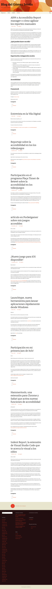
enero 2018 (3, 546)
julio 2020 (3, 535)
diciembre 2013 (4, 574)
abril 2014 (3, 568)
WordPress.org (17, 538)
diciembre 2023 (4, 522)
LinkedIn (13, 12)
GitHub (9, 12)
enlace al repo (16, 96)
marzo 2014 (4, 569)
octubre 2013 (4, 577)
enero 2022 (3, 528)
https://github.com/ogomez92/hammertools (19, 427)
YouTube (18, 12)
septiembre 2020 (4, 533)
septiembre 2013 (4, 579)
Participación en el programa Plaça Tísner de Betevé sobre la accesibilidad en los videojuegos (25, 181)
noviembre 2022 (4, 524)
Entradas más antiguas (19, 506)
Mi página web (3, 12)
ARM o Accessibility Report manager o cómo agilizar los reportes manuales (26, 20)
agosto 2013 (4, 580)
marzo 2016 (4, 552)
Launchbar (29, 320)
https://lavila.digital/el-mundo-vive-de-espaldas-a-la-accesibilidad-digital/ (24, 127)
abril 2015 (3, 557)
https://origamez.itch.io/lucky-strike (17, 375)
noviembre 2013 (4, 576)
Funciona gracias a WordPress (26, 586)
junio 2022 (3, 527)
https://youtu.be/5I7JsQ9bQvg (33, 202)
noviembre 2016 (4, 549)
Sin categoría (19, 26)
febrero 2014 (4, 571)
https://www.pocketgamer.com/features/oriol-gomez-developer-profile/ (28, 242)
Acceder (16, 533)
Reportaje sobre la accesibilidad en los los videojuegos (23, 145)
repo (16, 333)
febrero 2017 (4, 547)
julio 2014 (3, 563)
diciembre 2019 (4, 536)
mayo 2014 (3, 566)
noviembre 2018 (4, 539)
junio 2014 (3, 565)
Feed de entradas (18, 535)
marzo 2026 (4, 519)
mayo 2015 (3, 555)
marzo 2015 (4, 558)
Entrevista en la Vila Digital (26, 113)
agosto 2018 (4, 544)
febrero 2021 (4, 530)
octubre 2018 (4, 541)
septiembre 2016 (4, 550)
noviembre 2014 (4, 560)
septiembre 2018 (4, 543)
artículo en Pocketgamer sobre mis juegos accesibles (24, 220)
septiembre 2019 (4, 538)
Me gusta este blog (32, 524)
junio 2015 (3, 554)
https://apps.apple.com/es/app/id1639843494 (19, 280)
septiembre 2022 (4, 525)
